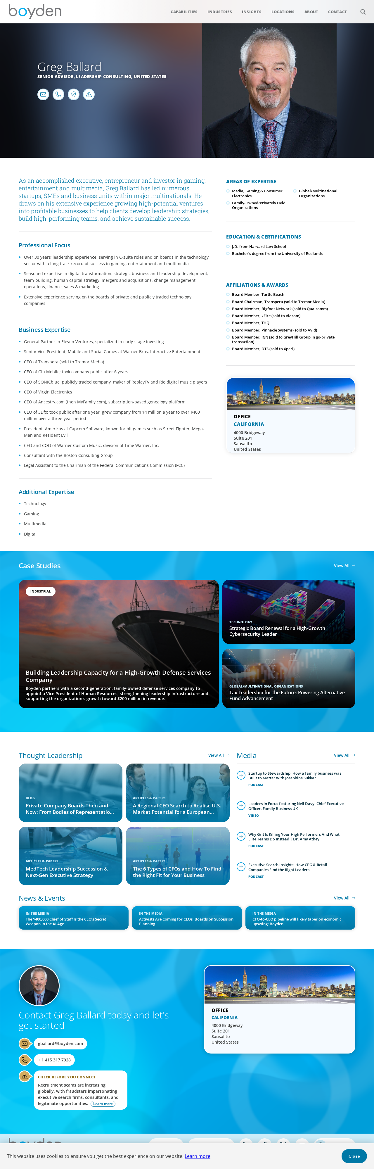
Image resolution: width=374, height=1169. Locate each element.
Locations (283, 11)
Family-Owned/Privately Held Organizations (258, 205)
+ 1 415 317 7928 (54, 1060)
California (249, 424)
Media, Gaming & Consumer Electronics (257, 193)
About (311, 11)
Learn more (197, 1156)
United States (150, 76)
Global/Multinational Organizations (318, 193)
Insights (252, 11)
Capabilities (184, 11)
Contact (337, 11)
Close (354, 1156)
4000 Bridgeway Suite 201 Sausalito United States (249, 441)
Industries (219, 11)
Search (362, 11)
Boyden (35, 11)
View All (341, 565)
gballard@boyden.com (60, 1043)
